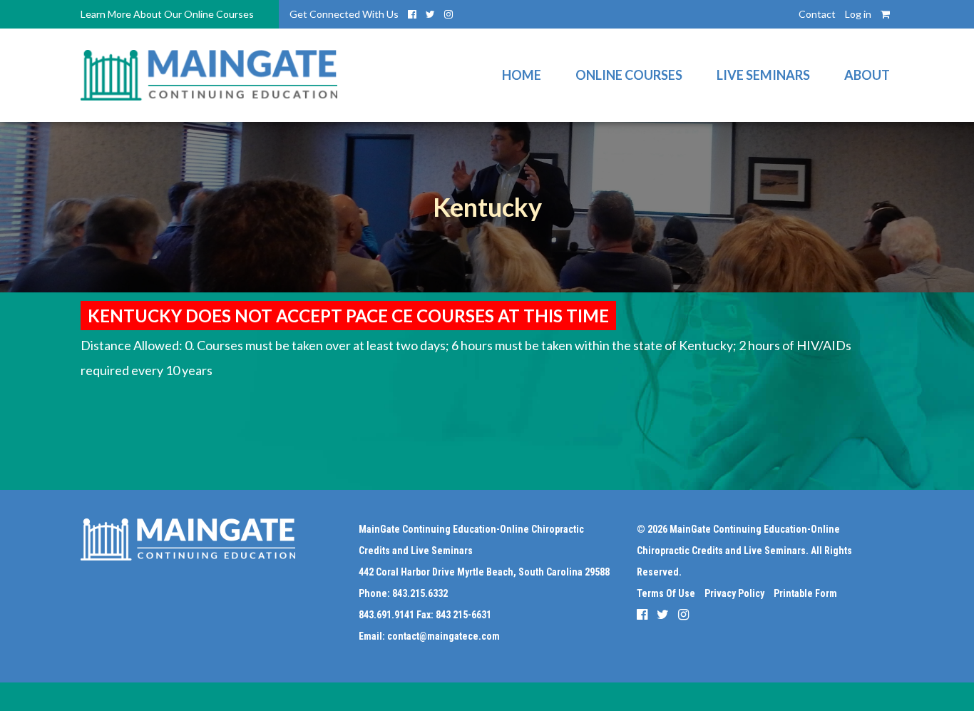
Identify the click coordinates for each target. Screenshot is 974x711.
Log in (858, 14)
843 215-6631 (463, 614)
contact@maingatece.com (443, 636)
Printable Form (805, 593)
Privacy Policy (734, 593)
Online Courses (628, 75)
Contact (817, 14)
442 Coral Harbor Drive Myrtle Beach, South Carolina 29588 (484, 572)
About (867, 75)
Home (521, 75)
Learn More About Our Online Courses (167, 14)
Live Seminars (763, 75)
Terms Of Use (666, 593)
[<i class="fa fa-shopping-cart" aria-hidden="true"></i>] (885, 14)
